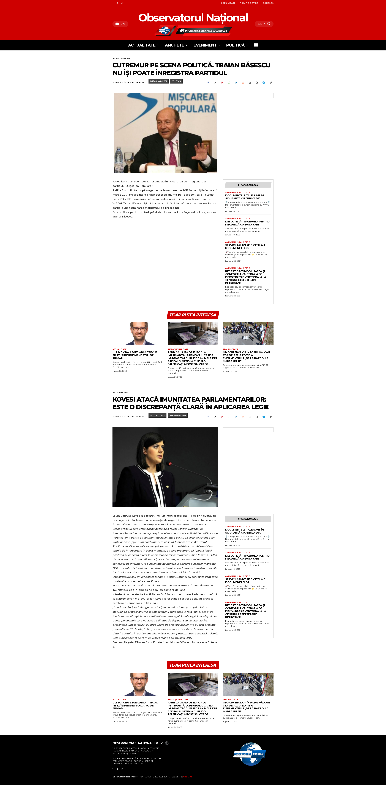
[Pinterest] (222, 83)
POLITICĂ (176, 81)
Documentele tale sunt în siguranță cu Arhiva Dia (244, 197)
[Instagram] (117, 3)
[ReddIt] (243, 83)
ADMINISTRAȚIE (230, 349)
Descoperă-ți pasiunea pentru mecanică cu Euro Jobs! (247, 223)
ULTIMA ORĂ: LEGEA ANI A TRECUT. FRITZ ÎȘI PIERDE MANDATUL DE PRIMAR (135, 355)
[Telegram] (264, 83)
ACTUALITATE (119, 349)
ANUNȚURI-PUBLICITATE (237, 192)
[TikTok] (122, 3)
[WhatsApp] (229, 83)
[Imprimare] (257, 83)
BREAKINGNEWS (121, 58)
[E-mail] (250, 83)
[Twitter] (215, 83)
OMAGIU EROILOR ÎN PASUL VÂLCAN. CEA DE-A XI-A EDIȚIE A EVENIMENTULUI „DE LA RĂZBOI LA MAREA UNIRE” (246, 357)
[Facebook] (112, 3)
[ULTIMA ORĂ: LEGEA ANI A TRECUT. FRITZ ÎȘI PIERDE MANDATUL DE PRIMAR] (137, 333)
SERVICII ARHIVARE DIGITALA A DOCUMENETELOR (245, 247)
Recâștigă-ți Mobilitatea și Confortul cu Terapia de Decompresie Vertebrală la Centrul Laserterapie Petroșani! (245, 277)
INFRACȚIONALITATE (178, 349)
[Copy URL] (270, 83)
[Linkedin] (236, 83)
